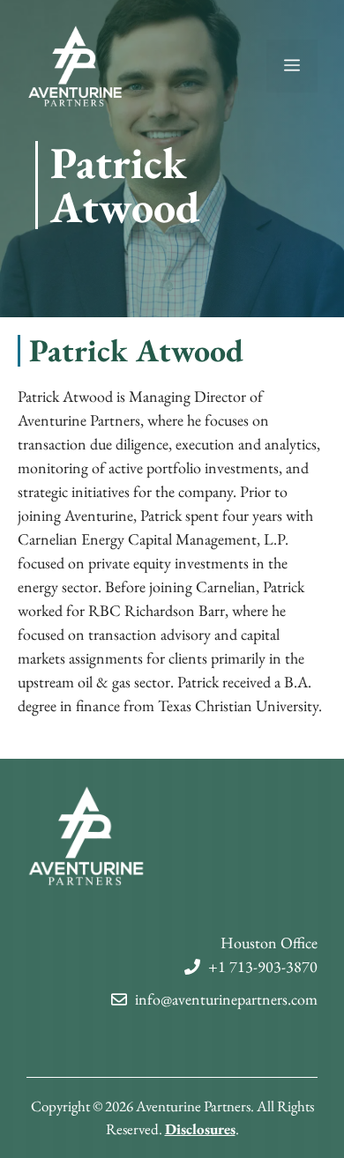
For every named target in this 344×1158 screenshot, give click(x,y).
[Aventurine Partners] (74, 64)
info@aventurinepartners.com (226, 999)
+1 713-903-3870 (263, 966)
